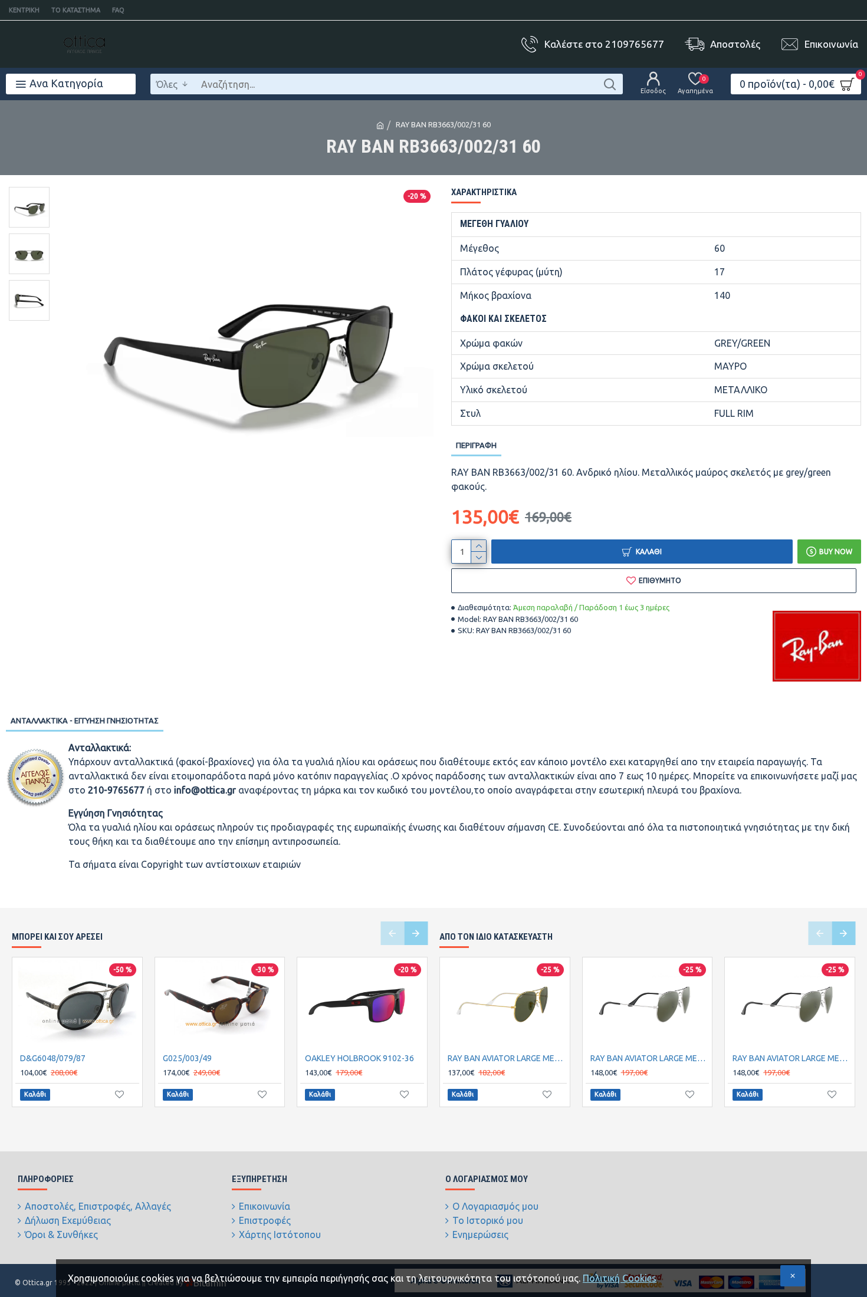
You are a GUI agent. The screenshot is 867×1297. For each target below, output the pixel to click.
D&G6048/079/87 (53, 1058)
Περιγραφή (476, 445)
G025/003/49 (187, 1058)
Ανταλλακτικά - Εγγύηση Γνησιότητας (85, 720)
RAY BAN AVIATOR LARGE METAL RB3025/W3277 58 (792, 1058)
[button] (392, 933)
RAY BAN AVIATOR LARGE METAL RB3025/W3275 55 (650, 1058)
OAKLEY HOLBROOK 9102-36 (359, 1058)
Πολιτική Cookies (619, 1278)
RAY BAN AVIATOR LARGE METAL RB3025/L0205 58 (507, 1058)
